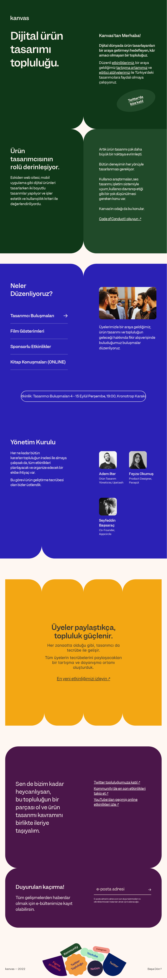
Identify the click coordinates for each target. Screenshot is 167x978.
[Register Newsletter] (149, 889)
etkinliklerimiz (123, 63)
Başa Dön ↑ (155, 969)
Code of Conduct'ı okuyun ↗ (120, 219)
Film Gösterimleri (27, 331)
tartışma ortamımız (131, 67)
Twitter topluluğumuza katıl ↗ (117, 782)
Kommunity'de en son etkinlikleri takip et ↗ (120, 791)
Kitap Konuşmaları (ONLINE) (38, 362)
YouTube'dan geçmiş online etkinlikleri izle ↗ (116, 802)
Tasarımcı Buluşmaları (32, 315)
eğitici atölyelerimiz (114, 72)
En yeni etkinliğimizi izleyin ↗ (83, 678)
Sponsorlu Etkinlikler (30, 346)
